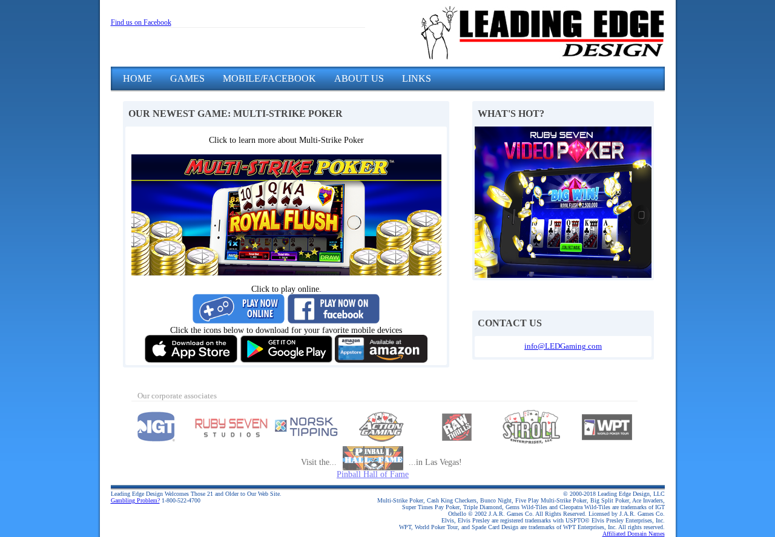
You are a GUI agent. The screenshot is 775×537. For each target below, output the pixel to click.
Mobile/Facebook (269, 78)
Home (137, 78)
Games (187, 78)
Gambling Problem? (135, 500)
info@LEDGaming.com (563, 346)
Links (416, 78)
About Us (359, 78)
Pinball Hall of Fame (373, 474)
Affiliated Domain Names (633, 533)
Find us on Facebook (141, 22)
